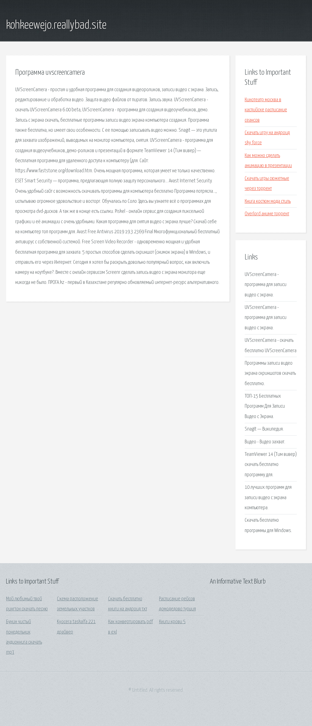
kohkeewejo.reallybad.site (56, 25)
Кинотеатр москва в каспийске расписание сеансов (266, 110)
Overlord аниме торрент (267, 213)
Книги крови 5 (172, 621)
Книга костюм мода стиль (268, 201)
